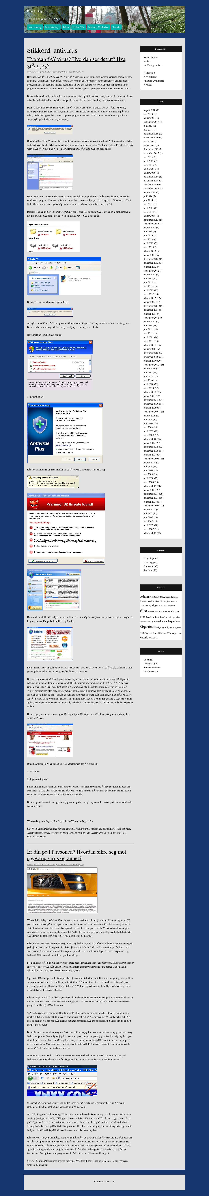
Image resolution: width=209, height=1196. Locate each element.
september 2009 (151, 411)
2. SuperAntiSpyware (37, 779)
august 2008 (149, 462)
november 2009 (151, 403)
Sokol (172, 627)
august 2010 (149, 368)
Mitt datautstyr (52, 27)
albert (159, 596)
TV (168, 633)
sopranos (178, 627)
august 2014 (149, 192)
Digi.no (39, 821)
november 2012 (151, 262)
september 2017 (151, 121)
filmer (150, 611)
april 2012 (148, 290)
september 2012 (151, 270)
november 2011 (151, 309)
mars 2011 (149, 341)
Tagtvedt (148, 633)
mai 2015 (148, 157)
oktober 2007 (150, 501)
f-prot (88, 1160)
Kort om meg (35, 27)
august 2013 (149, 227)
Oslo (170, 617)
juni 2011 (148, 329)
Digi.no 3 (86, 821)
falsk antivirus (123, 828)
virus (29, 836)
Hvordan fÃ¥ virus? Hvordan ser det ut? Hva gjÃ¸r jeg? (76, 62)
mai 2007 (148, 521)
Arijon (167, 601)
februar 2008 (150, 485)
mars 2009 (149, 435)
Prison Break (145, 621)
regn (153, 621)
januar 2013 (149, 254)
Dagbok (147, 558)
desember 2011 (151, 305)
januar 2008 (149, 489)
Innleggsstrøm (150, 663)
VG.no (30, 821)
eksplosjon (171, 605)
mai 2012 (148, 286)
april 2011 (148, 337)
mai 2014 (148, 203)
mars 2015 (149, 164)
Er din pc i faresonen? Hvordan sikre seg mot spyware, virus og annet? (76, 855)
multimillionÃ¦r (159, 617)
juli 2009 (148, 419)
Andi (149, 601)
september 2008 (151, 458)
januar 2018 (149, 117)
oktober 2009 (150, 407)
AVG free (80, 1160)
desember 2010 (151, 352)
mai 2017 (148, 129)
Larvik (148, 617)
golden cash (108, 1160)
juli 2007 (148, 513)
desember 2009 (151, 399)
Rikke (159, 621)
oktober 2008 (150, 454)
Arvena (173, 601)
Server (178, 621)
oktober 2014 (150, 184)
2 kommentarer (40, 836)
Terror (155, 633)
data (160, 605)
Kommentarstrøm (152, 667)
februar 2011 (150, 345)
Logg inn (148, 659)
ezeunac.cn (96, 828)
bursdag (148, 605)
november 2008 (151, 450)
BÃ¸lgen (154, 605)
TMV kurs (162, 633)
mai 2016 (148, 141)
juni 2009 (148, 423)
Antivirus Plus (82, 828)
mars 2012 (149, 294)
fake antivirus (109, 828)
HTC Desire (165, 611)
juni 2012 (148, 282)
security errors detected (38, 832)
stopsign (64, 832)
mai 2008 (148, 474)
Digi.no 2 (50, 821)
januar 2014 (149, 215)
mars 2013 (149, 247)
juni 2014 (148, 200)
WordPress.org (151, 671)
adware (61, 828)
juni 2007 (148, 517)
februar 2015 (150, 168)
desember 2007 (151, 493)
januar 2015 (149, 172)
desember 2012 (151, 258)
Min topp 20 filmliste (98, 27)
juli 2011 (148, 325)
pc (174, 617)
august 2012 (149, 274)
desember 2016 (151, 133)
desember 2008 (151, 446)
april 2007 (148, 525)
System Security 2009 (93, 832)
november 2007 (151, 497)
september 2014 (151, 188)
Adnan (144, 596)
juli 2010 (148, 372)
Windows (154, 637)
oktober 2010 (150, 360)
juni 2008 (148, 470)
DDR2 (165, 605)
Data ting (148, 562)
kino (143, 617)
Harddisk (156, 611)
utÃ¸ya (173, 633)
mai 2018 (148, 114)
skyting (160, 627)
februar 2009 (150, 438)
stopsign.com (75, 832)
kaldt (176, 611)
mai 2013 (148, 239)
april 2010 (148, 384)
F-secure (97, 1160)
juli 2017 (148, 125)
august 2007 (149, 509)
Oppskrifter (149, 566)
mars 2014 (149, 211)
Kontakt (116, 27)
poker (177, 617)
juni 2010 (148, 376)
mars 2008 (149, 482)
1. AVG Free (33, 771)
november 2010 (151, 356)
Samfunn (40, 828)
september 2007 (151, 505)
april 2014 (148, 207)
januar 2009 (149, 442)
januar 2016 (149, 145)
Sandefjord (169, 621)
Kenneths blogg (34, 11)
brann (142, 605)
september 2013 (151, 223)
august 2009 (149, 415)
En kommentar (40, 1164)
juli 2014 (148, 196)
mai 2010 (148, 380)
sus (142, 632)
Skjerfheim (148, 626)
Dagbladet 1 (63, 821)
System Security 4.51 (115, 832)
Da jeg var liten (154, 65)
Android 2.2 (158, 601)
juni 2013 (148, 235)
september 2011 (151, 317)
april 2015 (148, 160)
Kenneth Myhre (76, 71)
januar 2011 (149, 348)
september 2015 (151, 153)
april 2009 (148, 431)
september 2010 (151, 364)
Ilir (172, 611)
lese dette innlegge (51, 802)
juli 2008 (148, 466)
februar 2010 (150, 392)
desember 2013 (151, 219)
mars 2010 (149, 388)
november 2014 (151, 180)
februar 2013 (150, 251)
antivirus (70, 828)
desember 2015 (151, 149)
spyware (54, 832)
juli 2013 (148, 231)
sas (116, 1160)
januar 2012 (149, 301)
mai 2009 (148, 427)
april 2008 (148, 478)
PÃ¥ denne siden (72, 1032)
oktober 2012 (150, 266)
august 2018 (149, 110)
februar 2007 (150, 532)
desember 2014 (151, 176)
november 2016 (151, 137)
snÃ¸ (166, 627)
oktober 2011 (150, 313)
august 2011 (149, 321)
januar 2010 (149, 395)
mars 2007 (149, 529)
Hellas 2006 (78, 27)
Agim (152, 596)
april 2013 (148, 243)
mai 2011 (148, 333)
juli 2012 (148, 278)
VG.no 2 (75, 821)
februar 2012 (150, 298)
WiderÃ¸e (145, 637)
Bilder (66, 27)
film (143, 611)
